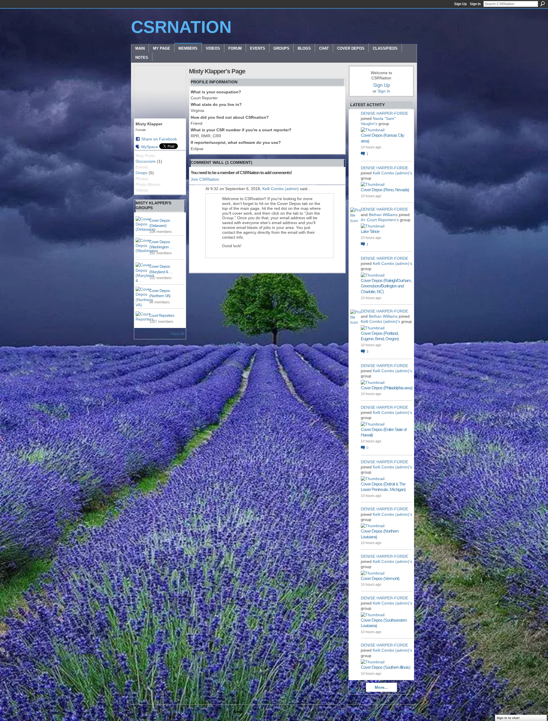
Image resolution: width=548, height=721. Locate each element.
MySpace (149, 146)
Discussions (146, 161)
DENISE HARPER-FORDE (384, 113)
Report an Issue (366, 711)
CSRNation (181, 27)
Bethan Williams (383, 214)
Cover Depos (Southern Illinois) (385, 667)
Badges (339, 711)
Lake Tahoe (370, 231)
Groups (142, 173)
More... (381, 687)
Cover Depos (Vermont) (380, 578)
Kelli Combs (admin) (280, 188)
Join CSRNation (205, 179)
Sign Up (460, 4)
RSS (353, 690)
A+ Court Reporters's (380, 219)
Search (542, 3)
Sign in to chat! (508, 718)
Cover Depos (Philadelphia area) (386, 387)
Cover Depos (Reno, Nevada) (385, 189)
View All (177, 333)
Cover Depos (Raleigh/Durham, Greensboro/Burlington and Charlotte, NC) (386, 286)
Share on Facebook (159, 139)
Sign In (475, 4)
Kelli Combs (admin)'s (392, 173)
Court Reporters (161, 315)
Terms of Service (402, 711)
